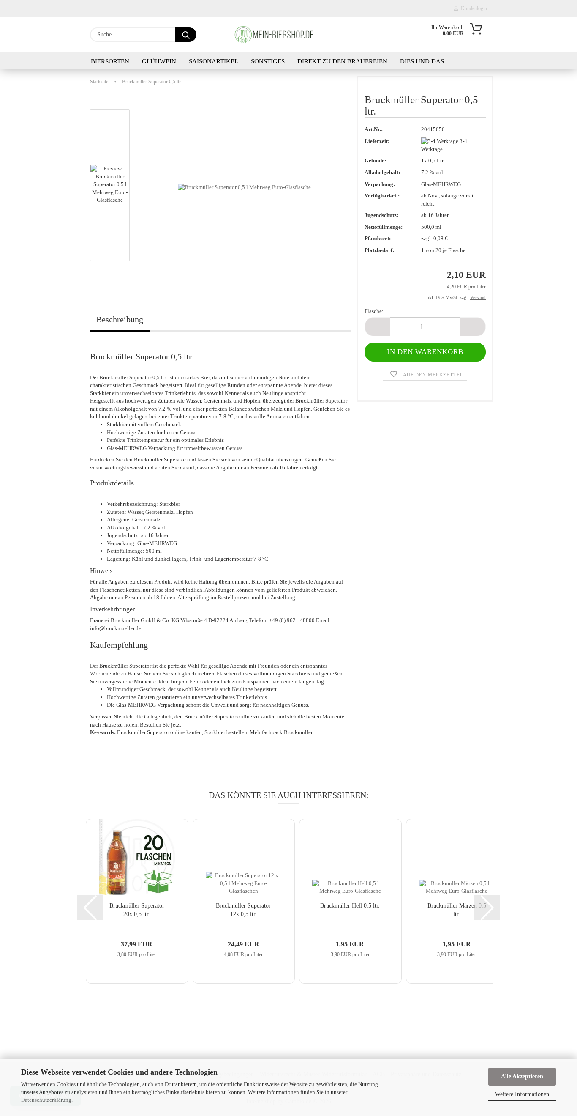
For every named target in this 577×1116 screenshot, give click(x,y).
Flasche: (374, 311)
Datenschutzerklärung (46, 1100)
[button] (377, 326)
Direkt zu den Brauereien (342, 61)
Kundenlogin (472, 8)
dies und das (422, 61)
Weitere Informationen (522, 1094)
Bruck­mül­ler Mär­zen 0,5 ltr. (456, 909)
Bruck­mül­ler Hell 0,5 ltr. (350, 905)
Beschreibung (119, 319)
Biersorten (110, 61)
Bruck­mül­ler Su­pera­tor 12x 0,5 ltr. (243, 909)
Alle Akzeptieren (522, 1076)
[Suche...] (185, 34)
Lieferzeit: (377, 141)
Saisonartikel (213, 61)
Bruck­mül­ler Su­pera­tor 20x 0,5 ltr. (136, 909)
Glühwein (159, 61)
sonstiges (268, 61)
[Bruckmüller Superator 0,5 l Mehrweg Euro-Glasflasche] (244, 187)
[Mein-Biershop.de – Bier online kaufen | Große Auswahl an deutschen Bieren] (279, 34)
